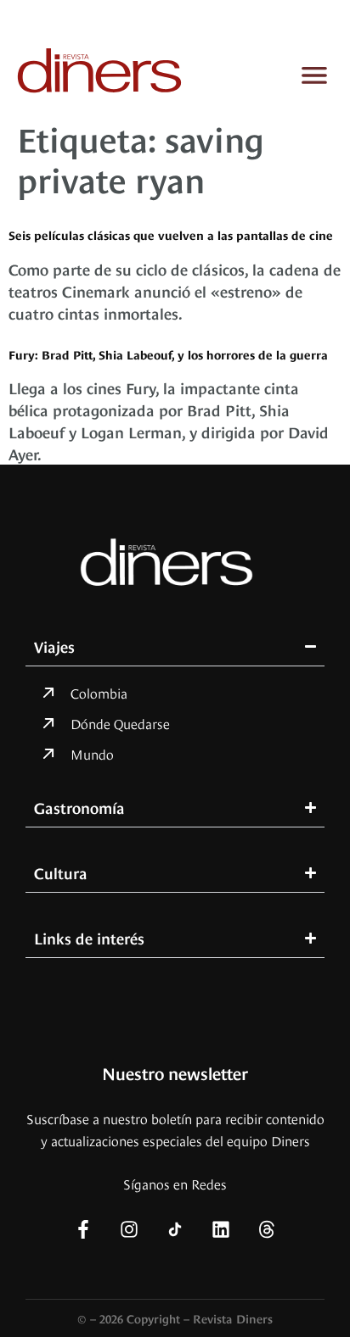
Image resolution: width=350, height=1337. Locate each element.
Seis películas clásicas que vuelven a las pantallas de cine (170, 234)
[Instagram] (129, 1229)
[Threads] (266, 1229)
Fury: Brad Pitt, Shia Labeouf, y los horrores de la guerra (168, 354)
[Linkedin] (221, 1229)
